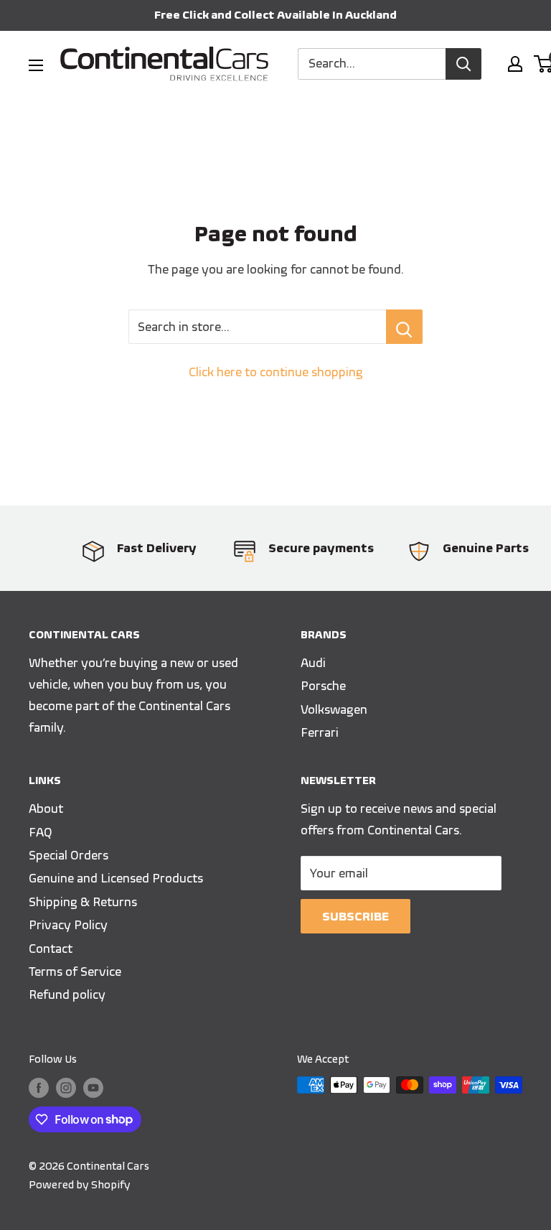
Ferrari (320, 732)
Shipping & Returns (83, 902)
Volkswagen (334, 709)
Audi (313, 663)
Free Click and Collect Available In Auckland (275, 15)
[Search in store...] (404, 326)
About (46, 808)
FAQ (40, 832)
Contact (50, 948)
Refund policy (67, 994)
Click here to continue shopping (276, 372)
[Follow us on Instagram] (66, 1087)
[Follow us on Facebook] (39, 1087)
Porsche (323, 686)
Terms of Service (75, 971)
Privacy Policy (68, 925)
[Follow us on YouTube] (93, 1087)
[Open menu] (36, 65)
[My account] (515, 64)
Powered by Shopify (80, 1184)
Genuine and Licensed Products (116, 878)
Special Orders (68, 855)
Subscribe (355, 916)
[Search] (463, 64)
